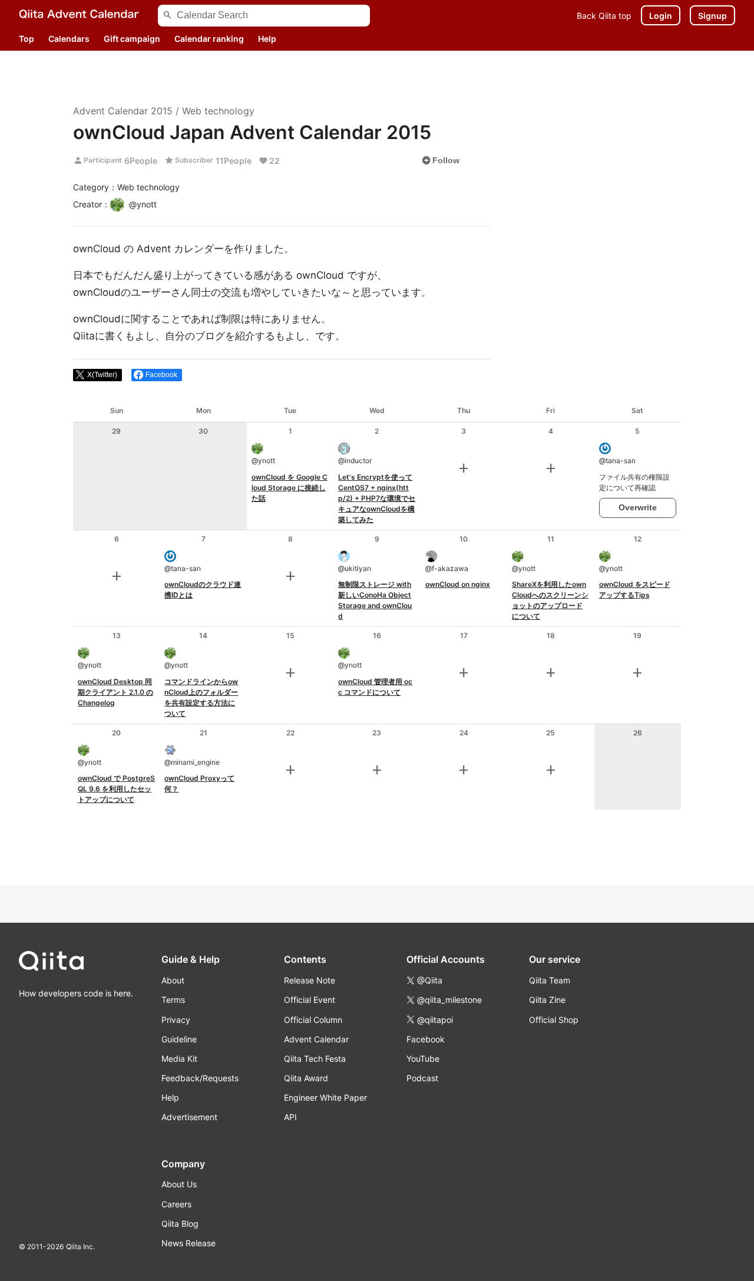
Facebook (425, 1039)
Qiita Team (549, 980)
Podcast (422, 1078)
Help (267, 39)
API (290, 1117)
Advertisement (189, 1117)
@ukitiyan (354, 568)
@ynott (263, 460)
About (172, 980)
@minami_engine (192, 762)
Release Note (309, 980)
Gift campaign (132, 39)
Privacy (175, 1020)
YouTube (422, 1059)
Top (26, 39)
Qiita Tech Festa (315, 1059)
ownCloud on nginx (457, 584)
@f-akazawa (446, 568)
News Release (188, 1243)
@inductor (355, 460)
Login (660, 16)
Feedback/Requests (200, 1078)
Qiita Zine (547, 1000)
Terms (173, 1000)
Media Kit (179, 1059)
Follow (440, 160)
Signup (712, 16)
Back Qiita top (604, 16)
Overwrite (638, 507)
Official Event (309, 1000)
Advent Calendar (316, 1039)
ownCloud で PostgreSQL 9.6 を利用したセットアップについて (116, 789)
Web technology (218, 111)
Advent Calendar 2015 (123, 111)
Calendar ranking (209, 39)
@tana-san (617, 460)
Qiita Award (306, 1078)
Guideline (179, 1039)
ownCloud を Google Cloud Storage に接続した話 (290, 488)
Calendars (69, 39)
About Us (179, 1184)
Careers (176, 1204)
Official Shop (553, 1020)
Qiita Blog (180, 1224)
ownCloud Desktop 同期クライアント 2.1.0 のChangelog (115, 692)
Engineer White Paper (325, 1097)
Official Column (313, 1020)
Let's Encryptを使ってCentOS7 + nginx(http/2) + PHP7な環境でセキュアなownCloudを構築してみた (376, 498)
